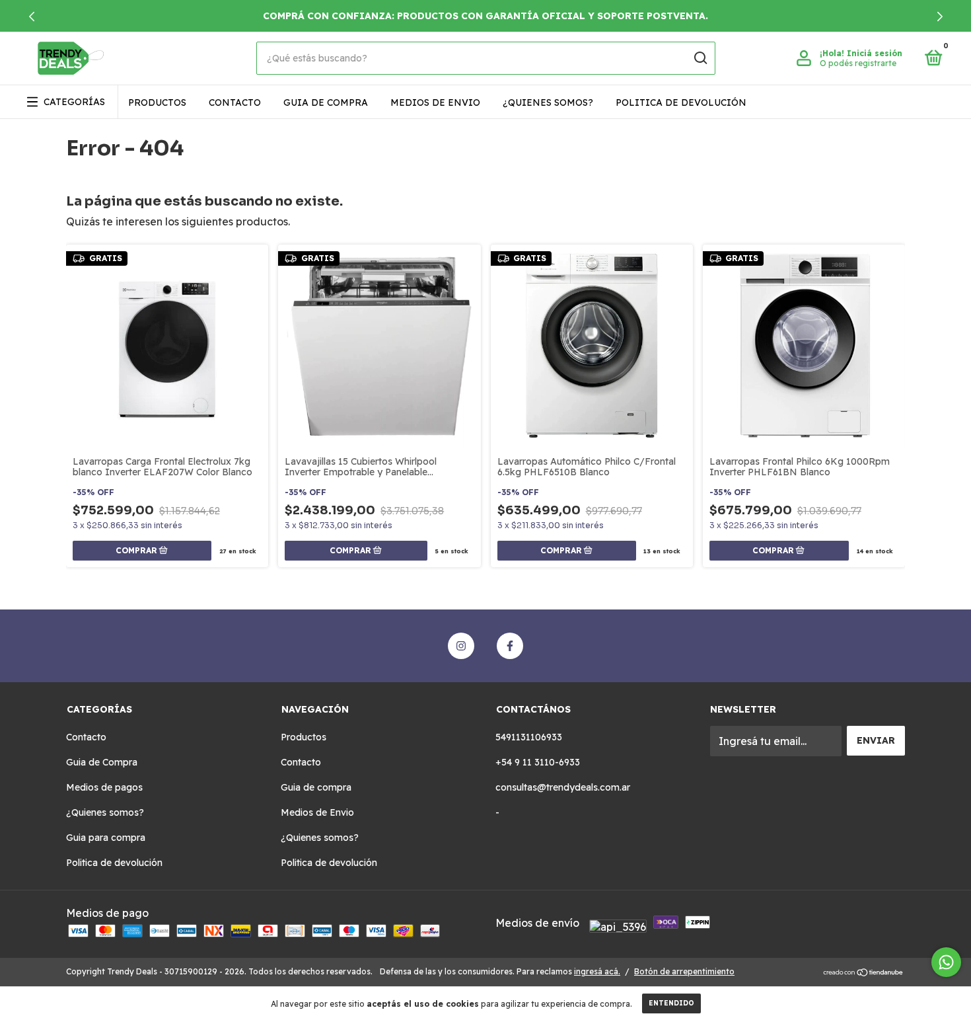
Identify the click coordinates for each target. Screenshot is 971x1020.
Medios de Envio (435, 102)
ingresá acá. (597, 971)
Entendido (671, 1003)
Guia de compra (325, 102)
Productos (157, 102)
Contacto (235, 102)
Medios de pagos (104, 787)
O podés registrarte (858, 63)
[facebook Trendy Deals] (510, 646)
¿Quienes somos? (548, 102)
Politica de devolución (681, 102)
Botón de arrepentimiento (684, 971)
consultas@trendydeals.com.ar (562, 787)
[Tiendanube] (863, 973)
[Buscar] (700, 58)
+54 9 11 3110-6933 (537, 762)
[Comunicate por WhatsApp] (946, 962)
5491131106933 (528, 737)
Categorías (74, 102)
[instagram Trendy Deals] (461, 646)
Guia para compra (105, 837)
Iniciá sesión (874, 53)
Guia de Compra (101, 762)
